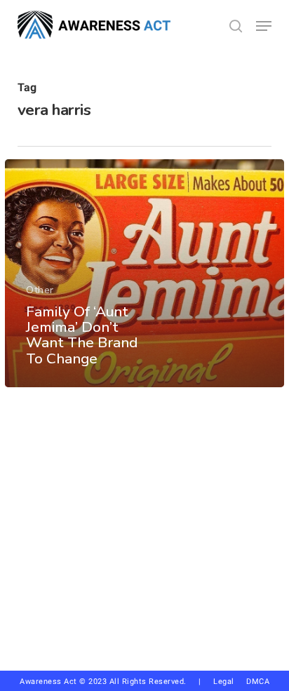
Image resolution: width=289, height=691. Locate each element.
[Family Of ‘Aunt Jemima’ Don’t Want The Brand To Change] (144, 273)
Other (40, 290)
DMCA (257, 681)
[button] (263, 26)
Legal (223, 681)
